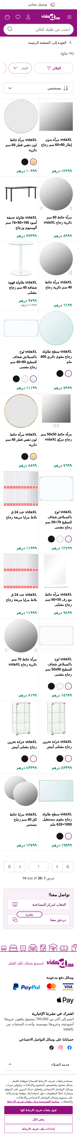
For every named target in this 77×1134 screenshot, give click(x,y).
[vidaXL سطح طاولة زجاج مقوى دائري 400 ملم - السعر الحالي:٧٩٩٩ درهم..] (56, 328)
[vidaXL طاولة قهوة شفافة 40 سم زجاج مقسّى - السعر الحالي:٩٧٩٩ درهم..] (20, 258)
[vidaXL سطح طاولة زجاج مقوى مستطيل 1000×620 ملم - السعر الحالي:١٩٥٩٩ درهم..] (56, 790)
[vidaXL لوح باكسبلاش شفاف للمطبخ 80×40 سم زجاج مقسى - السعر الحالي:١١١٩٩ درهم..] (20, 328)
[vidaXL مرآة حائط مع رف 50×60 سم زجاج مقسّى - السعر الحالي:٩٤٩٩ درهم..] (56, 571)
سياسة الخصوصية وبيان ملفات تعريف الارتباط (33, 1101)
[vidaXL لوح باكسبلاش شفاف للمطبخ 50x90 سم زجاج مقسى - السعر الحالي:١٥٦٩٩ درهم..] (56, 635)
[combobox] (38, 29)
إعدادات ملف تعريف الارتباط (38, 1129)
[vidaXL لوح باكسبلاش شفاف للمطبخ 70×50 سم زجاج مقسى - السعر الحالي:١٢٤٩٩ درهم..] (56, 488)
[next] (19, 867)
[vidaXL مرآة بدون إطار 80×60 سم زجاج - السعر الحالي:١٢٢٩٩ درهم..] (56, 116)
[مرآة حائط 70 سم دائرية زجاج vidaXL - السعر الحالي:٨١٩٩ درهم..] (20, 635)
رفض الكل (38, 1119)
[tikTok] (51, 1048)
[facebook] (69, 1048)
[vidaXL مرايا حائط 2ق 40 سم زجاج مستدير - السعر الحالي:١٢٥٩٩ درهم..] (20, 790)
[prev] (57, 867)
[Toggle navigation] (69, 17)
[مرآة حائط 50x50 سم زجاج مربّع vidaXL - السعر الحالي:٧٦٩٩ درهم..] (56, 411)
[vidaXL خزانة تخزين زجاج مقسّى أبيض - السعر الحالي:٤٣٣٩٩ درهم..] (56, 718)
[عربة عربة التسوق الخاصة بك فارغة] (7, 17)
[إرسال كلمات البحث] (9, 29)
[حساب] (28, 17)
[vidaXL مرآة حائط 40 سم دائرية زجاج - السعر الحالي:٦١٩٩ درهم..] (56, 258)
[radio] (33, 161)
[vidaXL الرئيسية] (50, 17)
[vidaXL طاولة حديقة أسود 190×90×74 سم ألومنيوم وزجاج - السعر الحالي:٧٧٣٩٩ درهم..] (20, 194)
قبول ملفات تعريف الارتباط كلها (38, 1110)
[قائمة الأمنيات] (18, 17)
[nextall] (9, 867)
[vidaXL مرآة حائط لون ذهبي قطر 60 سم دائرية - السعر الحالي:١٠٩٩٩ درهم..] (20, 116)
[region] (38, 1104)
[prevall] (67, 867)
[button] (38, 1064)
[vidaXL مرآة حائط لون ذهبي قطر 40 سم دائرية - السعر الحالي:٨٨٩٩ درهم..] (20, 411)
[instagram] (60, 1048)
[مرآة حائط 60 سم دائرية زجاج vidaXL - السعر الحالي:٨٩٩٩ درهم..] (56, 194)
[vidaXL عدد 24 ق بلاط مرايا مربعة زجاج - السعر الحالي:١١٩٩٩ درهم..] (20, 488)
